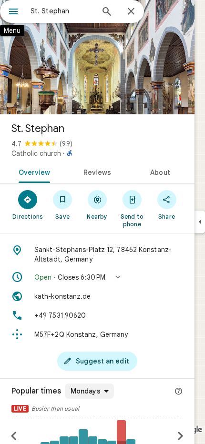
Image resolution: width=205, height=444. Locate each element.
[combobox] (62, 11)
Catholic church (36, 153)
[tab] (32, 171)
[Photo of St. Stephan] (97, 57)
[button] (97, 277)
